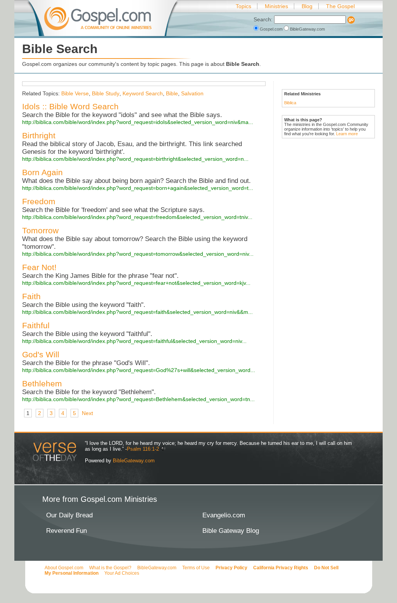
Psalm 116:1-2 (143, 449)
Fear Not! (39, 267)
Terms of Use (196, 567)
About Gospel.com (64, 567)
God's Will (40, 354)
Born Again (42, 172)
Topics (243, 6)
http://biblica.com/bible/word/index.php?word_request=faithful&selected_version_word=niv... (134, 341)
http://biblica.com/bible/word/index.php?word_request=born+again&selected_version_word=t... (137, 188)
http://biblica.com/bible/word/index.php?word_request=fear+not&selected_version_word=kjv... (136, 283)
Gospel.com (271, 29)
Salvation (192, 93)
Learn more (347, 133)
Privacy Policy (231, 567)
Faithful (36, 325)
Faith (31, 296)
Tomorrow (40, 230)
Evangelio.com (223, 515)
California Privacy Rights (280, 567)
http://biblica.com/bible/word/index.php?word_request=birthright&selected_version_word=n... (135, 159)
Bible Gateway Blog (230, 530)
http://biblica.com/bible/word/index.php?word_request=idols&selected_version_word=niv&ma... (137, 122)
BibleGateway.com (307, 29)
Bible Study (105, 93)
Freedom (38, 201)
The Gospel (340, 6)
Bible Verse (75, 93)
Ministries (276, 6)
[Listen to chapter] (163, 449)
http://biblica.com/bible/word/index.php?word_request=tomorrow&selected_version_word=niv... (138, 254)
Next (87, 413)
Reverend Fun (66, 530)
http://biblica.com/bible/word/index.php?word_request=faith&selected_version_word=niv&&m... (137, 312)
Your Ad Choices (121, 573)
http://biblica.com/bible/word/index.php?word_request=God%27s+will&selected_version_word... (138, 370)
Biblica (290, 102)
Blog (307, 6)
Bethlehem (42, 383)
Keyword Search (143, 93)
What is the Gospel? (110, 567)
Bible (172, 93)
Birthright (38, 135)
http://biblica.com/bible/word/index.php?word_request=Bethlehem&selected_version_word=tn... (138, 399)
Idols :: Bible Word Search (70, 106)
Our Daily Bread (69, 515)
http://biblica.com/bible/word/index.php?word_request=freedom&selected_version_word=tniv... (137, 217)
